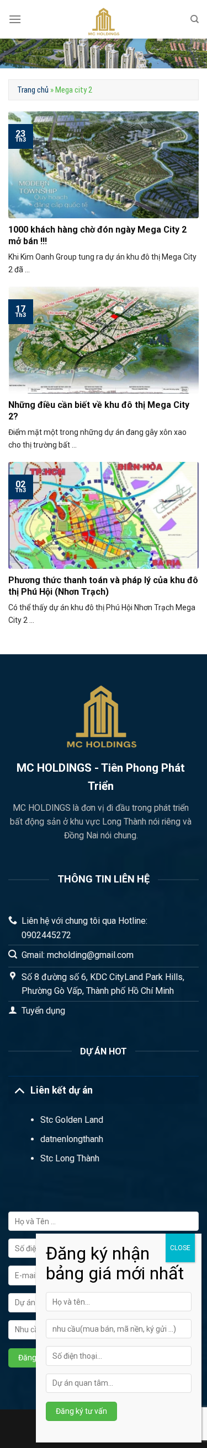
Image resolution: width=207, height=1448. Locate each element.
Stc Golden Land (71, 1120)
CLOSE (180, 1248)
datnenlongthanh (71, 1139)
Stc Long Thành (69, 1158)
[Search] (194, 19)
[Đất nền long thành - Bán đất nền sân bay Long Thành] (104, 19)
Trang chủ (33, 90)
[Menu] (15, 19)
